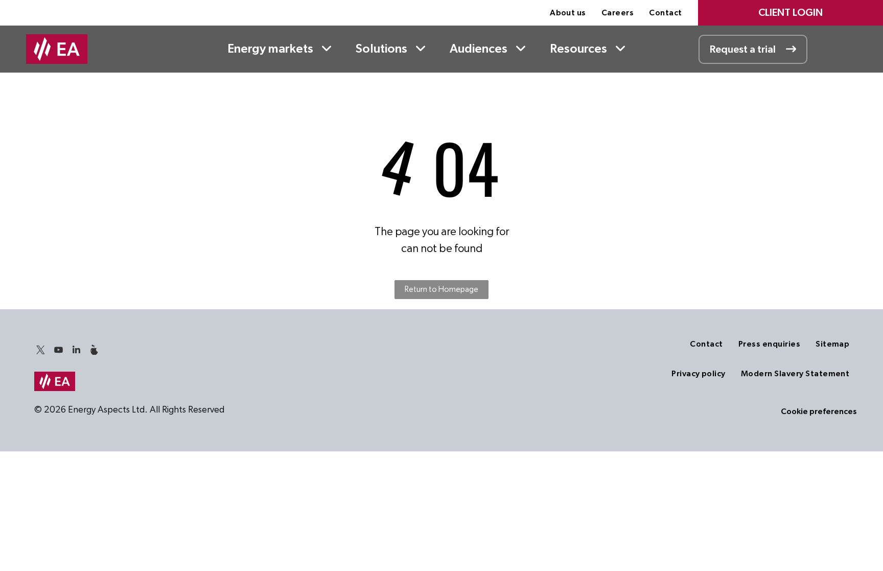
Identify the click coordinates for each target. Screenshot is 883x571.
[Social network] (94, 351)
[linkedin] (76, 351)
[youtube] (58, 351)
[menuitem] (568, 13)
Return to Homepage (441, 289)
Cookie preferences (819, 411)
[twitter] (41, 351)
